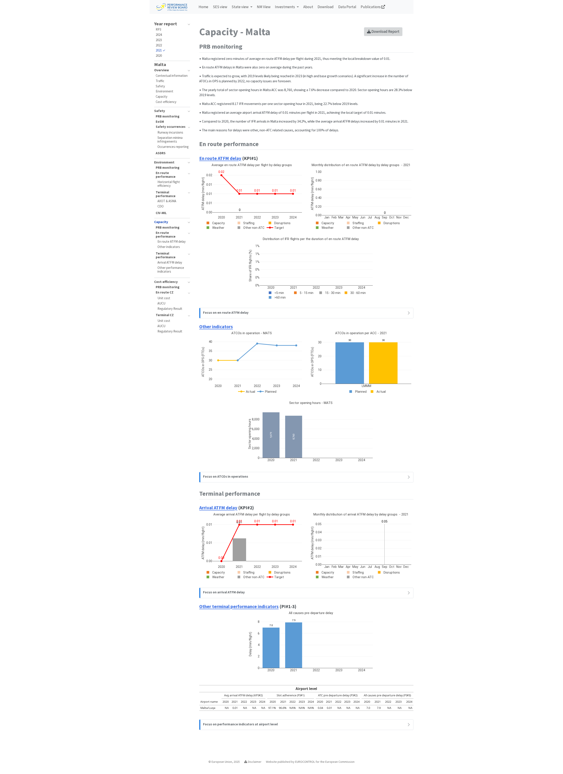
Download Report (385, 31)
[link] (242, 7)
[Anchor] (246, 46)
